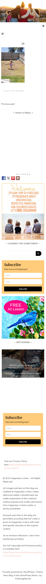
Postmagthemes (23, 578)
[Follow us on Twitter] (8, 178)
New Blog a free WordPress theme (20, 575)
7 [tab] (27, 174)
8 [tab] (29, 174)
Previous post (8, 104)
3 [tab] (20, 174)
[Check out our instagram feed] (18, 178)
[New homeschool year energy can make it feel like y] (23, 370)
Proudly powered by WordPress (18, 572)
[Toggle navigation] (2, 33)
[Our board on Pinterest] (13, 178)
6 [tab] (25, 174)
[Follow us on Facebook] (4, 178)
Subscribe (23, 289)
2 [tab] (18, 174)
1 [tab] (16, 174)
